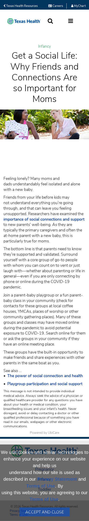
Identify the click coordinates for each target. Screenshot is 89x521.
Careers (57, 6)
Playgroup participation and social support (44, 384)
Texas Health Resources (21, 6)
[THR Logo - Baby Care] (24, 21)
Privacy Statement (57, 479)
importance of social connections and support (43, 219)
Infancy (44, 46)
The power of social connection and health (45, 375)
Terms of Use (40, 485)
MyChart (79, 6)
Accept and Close (44, 512)
